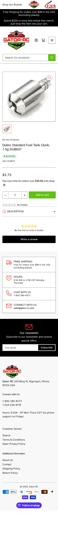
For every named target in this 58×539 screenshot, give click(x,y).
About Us (7, 460)
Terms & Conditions (13, 439)
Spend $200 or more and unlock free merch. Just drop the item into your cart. (29, 22)
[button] (9, 204)
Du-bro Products (10, 139)
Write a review (29, 239)
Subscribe (47, 347)
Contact (6, 464)
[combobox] (29, 57)
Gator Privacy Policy (13, 443)
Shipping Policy (11, 468)
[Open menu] (52, 40)
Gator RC (33, 486)
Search (6, 435)
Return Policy (10, 472)
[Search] (51, 57)
